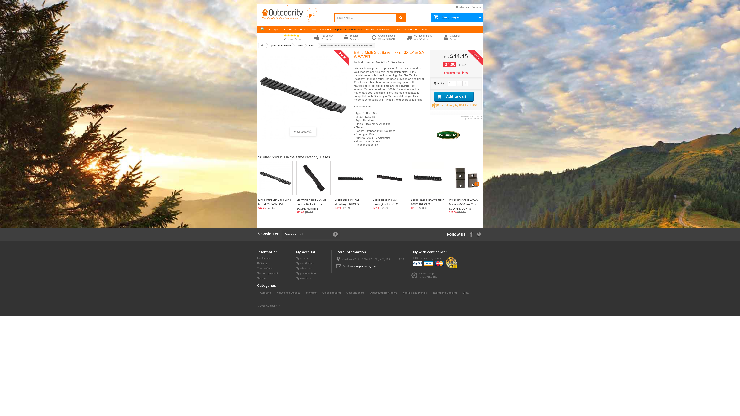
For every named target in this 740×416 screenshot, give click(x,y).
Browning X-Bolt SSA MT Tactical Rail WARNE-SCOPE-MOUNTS (311, 204)
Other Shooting (331, 292)
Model (464, 117)
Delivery (262, 263)
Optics (300, 45)
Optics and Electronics (280, 45)
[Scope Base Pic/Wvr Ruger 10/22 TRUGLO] (428, 178)
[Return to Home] (262, 45)
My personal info (306, 273)
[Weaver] (448, 134)
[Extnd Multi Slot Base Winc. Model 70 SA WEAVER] (275, 178)
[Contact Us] (363, 266)
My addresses (304, 268)
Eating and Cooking (445, 292)
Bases (312, 45)
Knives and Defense (288, 292)
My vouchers (303, 278)
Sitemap (262, 278)
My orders (302, 258)
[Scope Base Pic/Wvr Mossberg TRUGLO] (352, 178)
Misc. (465, 292)
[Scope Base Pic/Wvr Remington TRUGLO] (390, 178)
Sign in (476, 7)
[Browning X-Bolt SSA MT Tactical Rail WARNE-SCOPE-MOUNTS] (313, 178)
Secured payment (267, 273)
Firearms (311, 292)
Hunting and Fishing (415, 292)
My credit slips (304, 263)
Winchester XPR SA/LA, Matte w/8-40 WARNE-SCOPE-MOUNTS (463, 204)
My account (305, 252)
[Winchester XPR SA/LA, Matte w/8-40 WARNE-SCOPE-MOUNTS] (466, 178)
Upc (465, 119)
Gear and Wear (355, 292)
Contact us (462, 7)
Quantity (439, 83)
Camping (265, 292)
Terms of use (265, 268)
